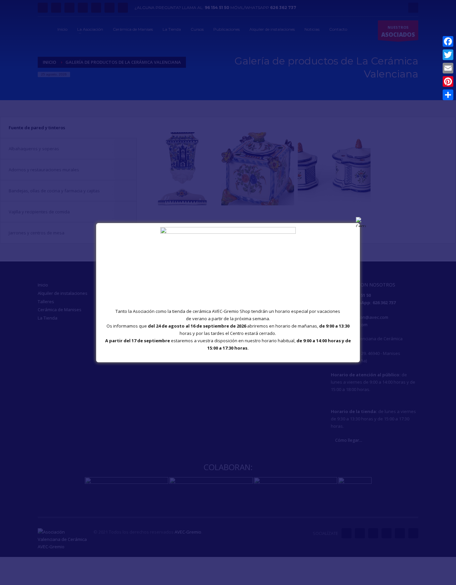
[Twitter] (448, 54)
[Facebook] (448, 41)
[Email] (448, 68)
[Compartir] (448, 95)
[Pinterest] (448, 81)
